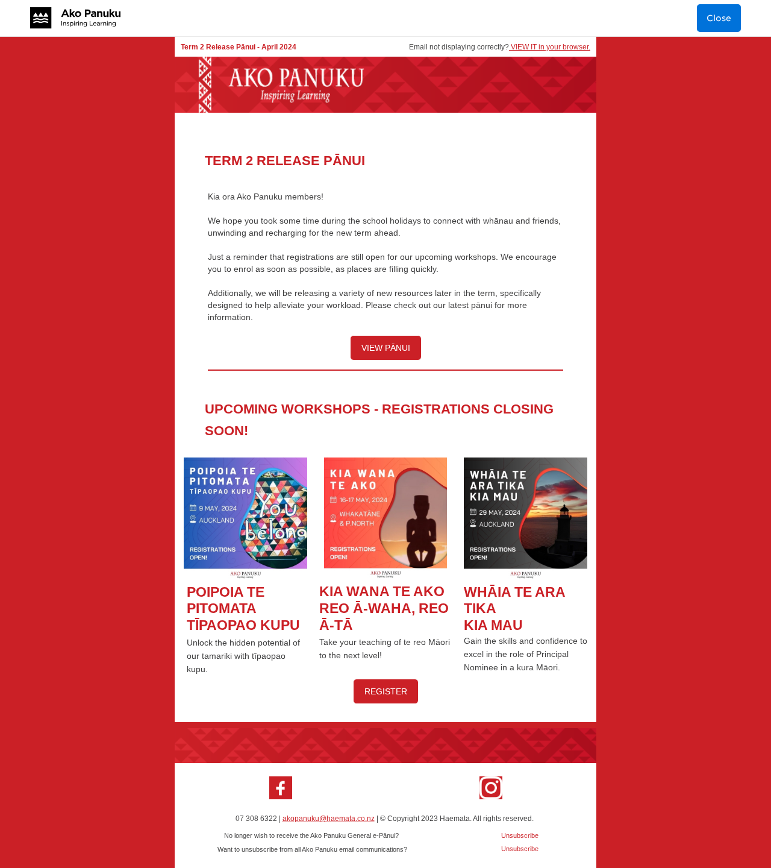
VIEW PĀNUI (385, 348)
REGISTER (385, 691)
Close (719, 18)
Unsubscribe (519, 848)
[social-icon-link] (280, 787)
